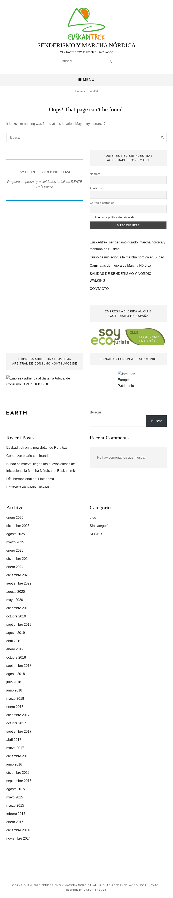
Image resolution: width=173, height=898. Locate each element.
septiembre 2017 (18, 731)
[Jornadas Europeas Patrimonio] (128, 383)
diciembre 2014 (18, 830)
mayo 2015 (14, 797)
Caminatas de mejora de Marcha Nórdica (120, 265)
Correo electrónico (102, 202)
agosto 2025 (15, 534)
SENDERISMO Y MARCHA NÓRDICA (86, 45)
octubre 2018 (16, 657)
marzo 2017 (15, 748)
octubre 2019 (16, 616)
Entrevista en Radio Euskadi (27, 487)
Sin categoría (99, 526)
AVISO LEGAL (138, 885)
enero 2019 (14, 649)
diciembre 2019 (18, 608)
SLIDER (96, 534)
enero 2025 (14, 550)
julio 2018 (13, 682)
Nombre (95, 174)
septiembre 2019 (18, 624)
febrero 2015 (15, 814)
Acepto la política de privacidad (115, 217)
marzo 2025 (15, 542)
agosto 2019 (15, 633)
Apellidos (96, 188)
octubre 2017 (16, 723)
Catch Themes (95, 889)
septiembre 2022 (18, 583)
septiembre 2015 (18, 781)
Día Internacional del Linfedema (30, 479)
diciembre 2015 (18, 772)
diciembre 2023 (18, 575)
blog (93, 517)
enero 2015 (14, 822)
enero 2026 (14, 517)
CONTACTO (99, 288)
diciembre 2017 (18, 715)
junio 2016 (14, 764)
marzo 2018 (15, 698)
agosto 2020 (15, 591)
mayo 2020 (14, 600)
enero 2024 (14, 567)
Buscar (95, 412)
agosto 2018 (15, 674)
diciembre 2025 (18, 526)
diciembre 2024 (18, 558)
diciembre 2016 (18, 756)
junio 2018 (14, 690)
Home (78, 91)
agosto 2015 (15, 789)
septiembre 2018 (18, 665)
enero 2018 (14, 707)
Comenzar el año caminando (28, 456)
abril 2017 (13, 739)
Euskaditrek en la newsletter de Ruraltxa (36, 447)
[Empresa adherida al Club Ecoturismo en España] (128, 336)
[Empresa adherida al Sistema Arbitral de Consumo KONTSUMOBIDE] (44, 381)
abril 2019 (13, 641)
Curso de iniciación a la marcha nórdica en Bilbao (127, 257)
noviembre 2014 (18, 838)
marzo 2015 (15, 805)
